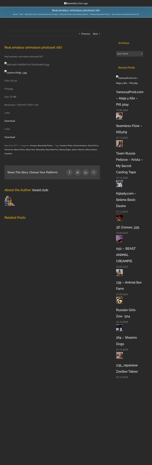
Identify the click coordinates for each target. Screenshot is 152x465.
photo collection (78, 149)
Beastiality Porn (52, 149)
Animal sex (9, 149)
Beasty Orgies (65, 149)
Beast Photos (19, 149)
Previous (85, 33)
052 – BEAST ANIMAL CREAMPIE (126, 255)
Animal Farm (93, 145)
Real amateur (91, 149)
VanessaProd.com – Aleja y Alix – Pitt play (129, 98)
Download (9, 120)
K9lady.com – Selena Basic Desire (126, 199)
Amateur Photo (66, 145)
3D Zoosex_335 (127, 227)
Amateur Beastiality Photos (41, 145)
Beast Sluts (30, 149)
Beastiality (40, 149)
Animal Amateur (80, 145)
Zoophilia (8, 153)
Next (95, 33)
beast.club (40, 190)
